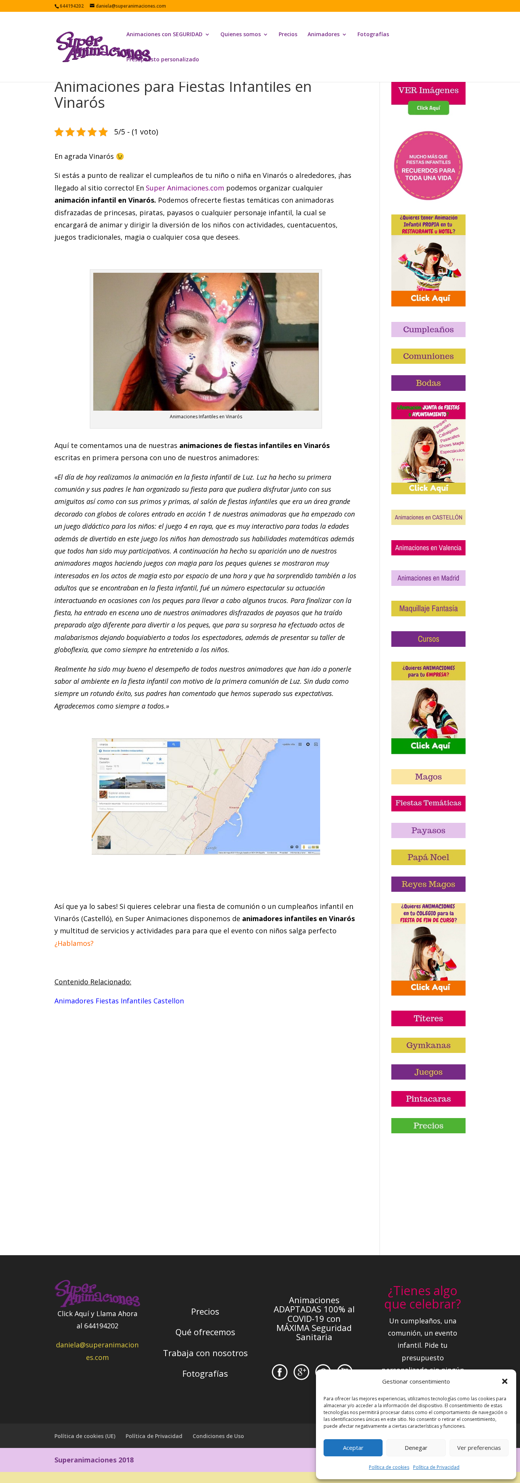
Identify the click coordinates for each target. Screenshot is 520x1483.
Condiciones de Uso (218, 1436)
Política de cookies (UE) (84, 1436)
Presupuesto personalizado (162, 60)
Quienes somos (240, 35)
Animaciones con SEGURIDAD (164, 35)
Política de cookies (389, 1467)
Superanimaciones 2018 (94, 1459)
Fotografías (373, 35)
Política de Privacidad (436, 1467)
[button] (505, 1381)
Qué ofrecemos (205, 1331)
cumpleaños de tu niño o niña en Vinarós (220, 175)
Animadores (324, 35)
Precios (288, 35)
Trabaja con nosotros (205, 1352)
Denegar (416, 1447)
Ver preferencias (479, 1447)
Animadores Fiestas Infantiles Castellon (119, 1000)
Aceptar (353, 1447)
